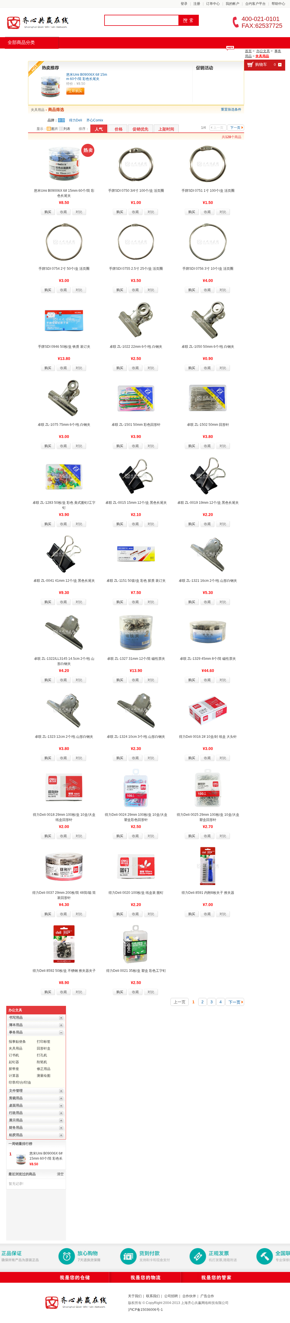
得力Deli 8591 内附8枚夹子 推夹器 (208, 893)
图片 (54, 129)
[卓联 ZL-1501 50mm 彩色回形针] (136, 398)
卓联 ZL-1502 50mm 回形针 (208, 425)
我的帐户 (232, 4)
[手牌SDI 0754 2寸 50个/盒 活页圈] (64, 242)
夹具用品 (262, 56)
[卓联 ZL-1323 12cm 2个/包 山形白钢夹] (64, 710)
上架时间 (166, 129)
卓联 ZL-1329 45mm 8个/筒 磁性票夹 (208, 659)
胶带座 (14, 1069)
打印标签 (43, 1042)
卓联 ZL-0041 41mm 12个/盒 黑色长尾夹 (64, 581)
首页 (16, 54)
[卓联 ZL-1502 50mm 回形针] (208, 398)
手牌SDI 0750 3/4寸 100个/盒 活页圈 (136, 191)
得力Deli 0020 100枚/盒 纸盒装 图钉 (135, 893)
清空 (60, 1174)
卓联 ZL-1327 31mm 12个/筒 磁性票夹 (136, 659)
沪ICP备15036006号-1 (145, 1310)
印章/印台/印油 (20, 1082)
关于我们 (135, 1296)
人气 (99, 129)
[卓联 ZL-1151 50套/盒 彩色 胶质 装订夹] (136, 554)
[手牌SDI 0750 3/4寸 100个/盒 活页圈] (136, 164)
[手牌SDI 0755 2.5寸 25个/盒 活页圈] (136, 242)
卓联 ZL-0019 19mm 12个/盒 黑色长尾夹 (208, 503)
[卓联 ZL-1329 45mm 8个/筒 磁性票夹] (208, 632)
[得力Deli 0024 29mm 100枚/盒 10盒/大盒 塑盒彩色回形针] (136, 788)
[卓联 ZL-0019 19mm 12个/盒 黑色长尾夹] (208, 476)
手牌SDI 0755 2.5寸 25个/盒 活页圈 (136, 269)
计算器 (14, 1076)
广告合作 (207, 1296)
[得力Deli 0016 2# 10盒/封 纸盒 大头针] (208, 710)
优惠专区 (162, 54)
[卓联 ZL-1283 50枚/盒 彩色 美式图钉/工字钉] (64, 476)
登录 (184, 4)
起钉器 (14, 1062)
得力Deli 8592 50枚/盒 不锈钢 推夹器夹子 (64, 971)
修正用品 (43, 1069)
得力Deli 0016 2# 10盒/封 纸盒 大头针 (208, 737)
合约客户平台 (255, 4)
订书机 (14, 1055)
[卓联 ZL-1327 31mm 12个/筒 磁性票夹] (136, 632)
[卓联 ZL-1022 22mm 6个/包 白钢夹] (136, 320)
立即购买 (75, 91)
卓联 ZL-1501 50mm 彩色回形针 (136, 425)
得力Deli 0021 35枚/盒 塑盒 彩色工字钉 (136, 971)
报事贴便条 (17, 1042)
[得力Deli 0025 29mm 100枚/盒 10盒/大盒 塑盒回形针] (208, 788)
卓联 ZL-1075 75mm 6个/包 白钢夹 (64, 425)
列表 (66, 129)
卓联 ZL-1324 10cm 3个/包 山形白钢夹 (136, 737)
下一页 (235, 128)
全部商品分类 (21, 42)
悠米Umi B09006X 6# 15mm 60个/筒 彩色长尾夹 (86, 77)
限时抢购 (72, 54)
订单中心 (213, 4)
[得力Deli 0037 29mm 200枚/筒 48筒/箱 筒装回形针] (64, 866)
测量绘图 (43, 1076)
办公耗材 (102, 54)
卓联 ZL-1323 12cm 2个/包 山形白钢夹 (64, 737)
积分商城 (192, 54)
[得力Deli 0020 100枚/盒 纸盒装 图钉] (136, 866)
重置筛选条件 (231, 109)
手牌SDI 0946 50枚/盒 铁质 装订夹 (64, 347)
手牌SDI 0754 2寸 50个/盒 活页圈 (64, 269)
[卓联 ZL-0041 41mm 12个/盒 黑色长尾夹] (64, 554)
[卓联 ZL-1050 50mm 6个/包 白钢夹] (208, 320)
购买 (47, 212)
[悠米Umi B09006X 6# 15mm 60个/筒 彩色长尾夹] (50, 87)
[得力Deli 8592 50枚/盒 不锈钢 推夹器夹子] (64, 944)
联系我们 (153, 1296)
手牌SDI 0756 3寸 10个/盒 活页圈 (207, 269)
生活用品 (132, 54)
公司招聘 (171, 1296)
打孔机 (42, 1055)
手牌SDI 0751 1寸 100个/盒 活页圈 (208, 191)
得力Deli (75, 120)
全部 (61, 120)
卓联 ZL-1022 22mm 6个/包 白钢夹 (136, 347)
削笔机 (42, 1062)
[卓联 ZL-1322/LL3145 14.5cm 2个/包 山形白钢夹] (64, 632)
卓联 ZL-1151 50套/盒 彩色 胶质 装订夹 (136, 581)
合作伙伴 (189, 1296)
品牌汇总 (42, 54)
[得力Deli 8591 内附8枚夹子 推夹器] (208, 866)
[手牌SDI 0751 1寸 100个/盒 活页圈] (208, 164)
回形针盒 (43, 1048)
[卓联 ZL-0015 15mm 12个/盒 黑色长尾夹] (136, 476)
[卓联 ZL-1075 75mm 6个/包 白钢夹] (64, 398)
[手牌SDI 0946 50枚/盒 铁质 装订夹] (64, 320)
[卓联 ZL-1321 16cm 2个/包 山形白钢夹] (208, 554)
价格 (119, 129)
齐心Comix (94, 120)
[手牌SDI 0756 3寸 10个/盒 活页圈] (208, 242)
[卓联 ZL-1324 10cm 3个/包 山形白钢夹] (136, 710)
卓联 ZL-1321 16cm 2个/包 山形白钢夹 (208, 581)
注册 (196, 4)
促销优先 (140, 129)
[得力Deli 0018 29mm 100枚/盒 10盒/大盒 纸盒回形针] (64, 788)
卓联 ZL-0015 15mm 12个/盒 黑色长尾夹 (136, 503)
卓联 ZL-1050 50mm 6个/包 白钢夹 (208, 347)
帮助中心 (278, 4)
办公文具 (263, 51)
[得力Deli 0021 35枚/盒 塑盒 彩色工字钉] (136, 944)
